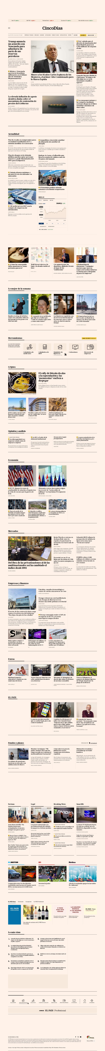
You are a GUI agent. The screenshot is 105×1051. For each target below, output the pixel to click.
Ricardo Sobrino (57, 273)
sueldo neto (33, 1002)
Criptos (12, 367)
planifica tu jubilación (43, 1002)
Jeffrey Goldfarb (57, 848)
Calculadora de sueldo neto (28, 353)
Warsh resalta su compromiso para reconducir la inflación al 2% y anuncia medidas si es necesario (22, 141)
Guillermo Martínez (35, 726)
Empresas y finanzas (29, 35)
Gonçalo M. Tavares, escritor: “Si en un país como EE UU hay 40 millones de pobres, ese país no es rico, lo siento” (86, 723)
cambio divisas (54, 1002)
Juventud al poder (44, 883)
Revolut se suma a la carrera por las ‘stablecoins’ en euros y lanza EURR (37, 414)
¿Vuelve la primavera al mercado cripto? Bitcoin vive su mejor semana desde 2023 (57, 415)
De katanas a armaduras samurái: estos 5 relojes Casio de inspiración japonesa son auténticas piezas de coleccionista (22, 962)
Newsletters (56, 1047)
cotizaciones (74, 1002)
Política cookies (20, 1047)
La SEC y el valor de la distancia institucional (39, 438)
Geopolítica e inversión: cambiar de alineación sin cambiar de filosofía (52, 142)
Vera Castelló (11, 684)
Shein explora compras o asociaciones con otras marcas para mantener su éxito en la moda (16, 643)
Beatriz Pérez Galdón (12, 178)
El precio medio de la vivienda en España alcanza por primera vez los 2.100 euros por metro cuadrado (16, 513)
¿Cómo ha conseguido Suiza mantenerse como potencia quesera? (17, 266)
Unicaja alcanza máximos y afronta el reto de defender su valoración (20, 174)
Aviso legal (14, 1047)
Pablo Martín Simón (80, 109)
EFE (77, 564)
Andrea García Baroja (13, 851)
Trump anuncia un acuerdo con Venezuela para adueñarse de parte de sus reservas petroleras (16, 49)
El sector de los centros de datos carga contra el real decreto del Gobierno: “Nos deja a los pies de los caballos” (22, 613)
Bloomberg (10, 647)
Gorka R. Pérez (11, 517)
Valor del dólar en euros (83, 20)
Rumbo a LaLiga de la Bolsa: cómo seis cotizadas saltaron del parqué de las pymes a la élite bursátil (18, 318)
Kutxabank (93, 743)
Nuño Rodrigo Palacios (67, 273)
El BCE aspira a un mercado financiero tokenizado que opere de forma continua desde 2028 (17, 415)
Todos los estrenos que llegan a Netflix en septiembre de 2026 (85, 835)
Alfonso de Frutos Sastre (82, 832)
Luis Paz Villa (34, 684)
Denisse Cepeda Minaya (81, 686)
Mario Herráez (11, 889)
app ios (84, 1002)
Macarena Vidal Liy (12, 59)
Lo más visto (14, 932)
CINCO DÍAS (56, 446)
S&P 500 (29, 20)
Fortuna (11, 804)
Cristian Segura (42, 495)
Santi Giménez (41, 885)
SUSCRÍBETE (83, 35)
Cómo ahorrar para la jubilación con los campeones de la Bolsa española (62, 751)
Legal (33, 804)
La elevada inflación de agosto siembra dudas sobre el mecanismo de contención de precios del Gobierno (22, 100)
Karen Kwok (56, 830)
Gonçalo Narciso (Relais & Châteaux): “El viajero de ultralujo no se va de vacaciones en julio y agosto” (86, 79)
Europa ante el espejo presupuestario (60, 438)
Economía (42, 35)
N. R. (77, 544)
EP (28, 647)
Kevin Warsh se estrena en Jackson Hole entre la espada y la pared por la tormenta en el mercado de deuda (64, 540)
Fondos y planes (55, 35)
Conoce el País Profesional (52, 1010)
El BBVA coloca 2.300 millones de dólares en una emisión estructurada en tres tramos (86, 560)
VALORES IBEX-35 (43, 226)
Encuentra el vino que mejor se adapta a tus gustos (60, 917)
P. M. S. (32, 271)
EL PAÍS (74, 35)
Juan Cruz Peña (79, 276)
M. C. (35, 271)
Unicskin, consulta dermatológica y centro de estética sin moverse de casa (52, 590)
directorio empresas (64, 1002)
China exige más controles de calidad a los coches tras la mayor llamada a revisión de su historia (52, 947)
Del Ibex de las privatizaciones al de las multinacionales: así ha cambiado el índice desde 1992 (29, 565)
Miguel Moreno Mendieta (13, 768)
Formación (20, 901)
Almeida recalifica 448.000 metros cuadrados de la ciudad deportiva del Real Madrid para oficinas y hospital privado (37, 514)
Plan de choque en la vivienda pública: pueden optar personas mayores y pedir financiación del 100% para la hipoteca (21, 158)
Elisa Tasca (41, 383)
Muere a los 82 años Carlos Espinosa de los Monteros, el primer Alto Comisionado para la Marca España (52, 77)
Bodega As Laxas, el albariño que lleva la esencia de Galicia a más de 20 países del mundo (52, 157)
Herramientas (15, 338)
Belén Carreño (11, 106)
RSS (53, 1047)
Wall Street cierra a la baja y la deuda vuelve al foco (40, 266)
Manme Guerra (79, 85)
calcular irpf (13, 1002)
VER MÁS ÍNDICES (51, 226)
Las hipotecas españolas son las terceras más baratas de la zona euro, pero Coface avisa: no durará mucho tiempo (63, 319)
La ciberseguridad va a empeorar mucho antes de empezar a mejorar (16, 441)
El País (32, 82)
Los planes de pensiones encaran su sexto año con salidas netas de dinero (17, 763)
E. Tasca (10, 419)
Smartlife (80, 804)
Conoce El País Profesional (89, 338)
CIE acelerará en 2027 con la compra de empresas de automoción (20, 208)
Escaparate (28, 901)
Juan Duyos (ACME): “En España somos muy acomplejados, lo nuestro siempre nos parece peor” (16, 827)
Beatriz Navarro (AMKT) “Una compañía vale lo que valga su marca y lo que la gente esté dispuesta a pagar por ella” (18, 837)
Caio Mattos (56, 565)
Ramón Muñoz (11, 80)
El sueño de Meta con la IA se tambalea (62, 836)
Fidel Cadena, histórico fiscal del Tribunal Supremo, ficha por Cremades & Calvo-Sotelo (40, 843)
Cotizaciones (48, 35)
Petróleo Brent (46, 20)
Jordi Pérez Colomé (35, 324)
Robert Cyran (57, 839)
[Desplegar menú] (9, 28)
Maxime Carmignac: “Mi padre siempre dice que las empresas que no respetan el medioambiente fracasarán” (41, 751)
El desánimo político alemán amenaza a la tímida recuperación (51, 188)
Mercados (36, 35)
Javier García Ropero (43, 620)
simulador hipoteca (23, 1002)
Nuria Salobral (57, 546)
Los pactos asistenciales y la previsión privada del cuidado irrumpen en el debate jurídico (41, 826)
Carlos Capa (33, 830)
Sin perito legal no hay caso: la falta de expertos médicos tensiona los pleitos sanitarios (40, 835)
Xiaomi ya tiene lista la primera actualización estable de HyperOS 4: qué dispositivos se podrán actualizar (52, 962)
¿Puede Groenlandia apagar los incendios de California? (82, 884)
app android (91, 1002)
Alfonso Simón (79, 50)
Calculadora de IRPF (44, 353)
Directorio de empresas (88, 353)
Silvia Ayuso (48, 495)
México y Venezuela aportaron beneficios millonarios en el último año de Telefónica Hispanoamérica (17, 75)
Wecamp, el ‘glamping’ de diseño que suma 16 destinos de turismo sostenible (64, 679)
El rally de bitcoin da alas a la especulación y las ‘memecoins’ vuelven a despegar (52, 377)
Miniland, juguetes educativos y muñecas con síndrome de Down (17, 679)
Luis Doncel (10, 145)
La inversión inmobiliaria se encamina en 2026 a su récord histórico (57, 513)
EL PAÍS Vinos (12, 901)
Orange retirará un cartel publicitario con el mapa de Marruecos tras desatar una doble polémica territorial (52, 600)
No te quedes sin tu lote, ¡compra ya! (89, 917)
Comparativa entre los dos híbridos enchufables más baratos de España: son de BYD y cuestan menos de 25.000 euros (22, 885)
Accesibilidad (46, 1047)
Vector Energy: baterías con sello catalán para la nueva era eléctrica (41, 679)
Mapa (50, 1047)
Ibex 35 (13, 20)
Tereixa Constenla (80, 729)
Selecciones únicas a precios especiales (73, 917)
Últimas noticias (63, 35)
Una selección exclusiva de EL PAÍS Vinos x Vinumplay (34, 923)
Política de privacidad (38, 1047)
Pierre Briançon (42, 191)
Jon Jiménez (10, 617)
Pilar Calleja (11, 271)
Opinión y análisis (17, 431)
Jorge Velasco (34, 838)
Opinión (69, 35)
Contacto (10, 1047)
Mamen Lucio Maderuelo (44, 593)
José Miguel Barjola (35, 846)
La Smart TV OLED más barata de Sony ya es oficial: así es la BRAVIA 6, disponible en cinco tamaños (86, 827)
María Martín (20, 59)
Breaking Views (60, 804)
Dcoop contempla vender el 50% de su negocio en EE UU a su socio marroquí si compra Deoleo (52, 616)
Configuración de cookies (29, 1047)
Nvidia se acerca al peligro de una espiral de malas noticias (64, 827)
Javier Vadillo (11, 212)
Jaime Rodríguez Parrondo (59, 684)
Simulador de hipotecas (58, 353)
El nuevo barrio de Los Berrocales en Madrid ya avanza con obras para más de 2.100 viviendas (85, 319)
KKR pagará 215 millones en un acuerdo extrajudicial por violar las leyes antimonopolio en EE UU (37, 643)
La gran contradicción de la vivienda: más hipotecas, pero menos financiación (85, 439)
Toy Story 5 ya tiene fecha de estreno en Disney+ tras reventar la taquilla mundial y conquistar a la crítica (86, 843)
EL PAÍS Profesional (39, 901)
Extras (11, 659)
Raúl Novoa (56, 731)
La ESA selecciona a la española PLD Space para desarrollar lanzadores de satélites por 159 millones (57, 643)
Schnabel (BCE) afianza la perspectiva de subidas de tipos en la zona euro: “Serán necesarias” (85, 540)
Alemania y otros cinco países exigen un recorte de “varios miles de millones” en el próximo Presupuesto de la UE (52, 491)
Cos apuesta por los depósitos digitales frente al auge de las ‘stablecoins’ (64, 267)
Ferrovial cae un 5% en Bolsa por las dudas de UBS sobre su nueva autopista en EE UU (64, 560)
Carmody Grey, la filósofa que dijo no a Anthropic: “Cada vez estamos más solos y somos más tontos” (41, 319)
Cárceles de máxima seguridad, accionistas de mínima (63, 845)
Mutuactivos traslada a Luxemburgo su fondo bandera (84, 750)
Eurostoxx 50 (64, 20)
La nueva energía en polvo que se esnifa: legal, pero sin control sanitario (41, 721)
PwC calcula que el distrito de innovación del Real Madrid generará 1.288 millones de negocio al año (86, 45)
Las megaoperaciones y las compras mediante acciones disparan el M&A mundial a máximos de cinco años (86, 104)
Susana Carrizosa (12, 163)
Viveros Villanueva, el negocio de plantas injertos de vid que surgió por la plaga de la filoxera (86, 680)
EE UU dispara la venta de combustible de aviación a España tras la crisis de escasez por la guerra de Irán (22, 491)
